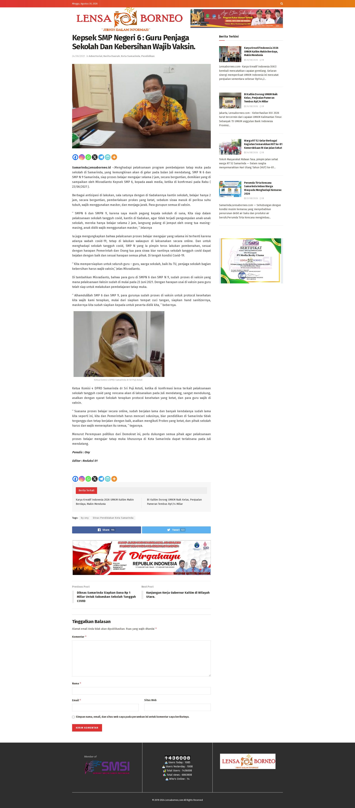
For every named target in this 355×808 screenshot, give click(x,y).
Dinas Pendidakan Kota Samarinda (113, 518)
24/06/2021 (78, 56)
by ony (85, 518)
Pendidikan (148, 56)
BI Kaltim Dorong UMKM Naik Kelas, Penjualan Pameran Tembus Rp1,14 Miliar (261, 98)
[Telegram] (101, 157)
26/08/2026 (252, 60)
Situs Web (150, 700)
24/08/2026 (252, 152)
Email (76, 700)
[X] (95, 157)
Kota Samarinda (130, 56)
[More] (114, 157)
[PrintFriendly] (108, 157)
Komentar (79, 636)
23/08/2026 (252, 198)
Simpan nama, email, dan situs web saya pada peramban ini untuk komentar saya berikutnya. (132, 716)
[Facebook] (75, 157)
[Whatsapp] (88, 157)
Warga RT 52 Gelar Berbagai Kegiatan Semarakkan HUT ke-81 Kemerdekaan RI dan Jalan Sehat (263, 144)
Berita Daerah (111, 56)
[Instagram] (82, 157)
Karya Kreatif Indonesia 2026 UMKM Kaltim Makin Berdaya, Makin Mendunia (261, 51)
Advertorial (95, 56)
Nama (76, 683)
